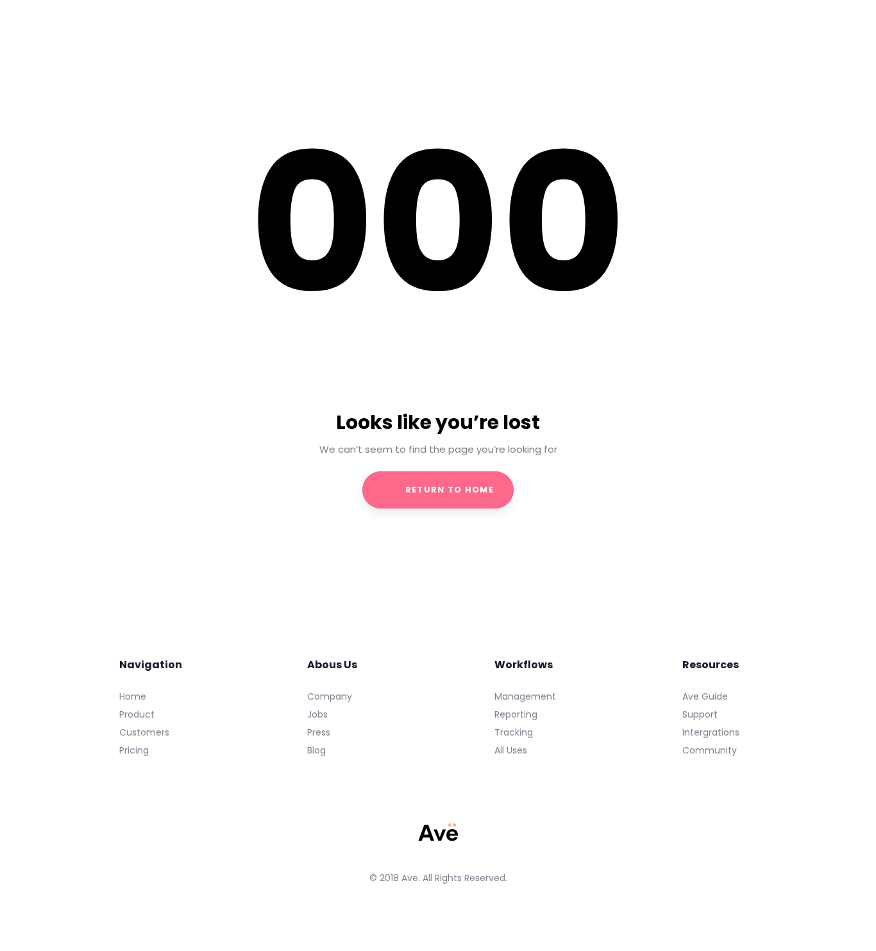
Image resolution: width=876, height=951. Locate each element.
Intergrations (710, 732)
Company (329, 696)
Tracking (513, 732)
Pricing (134, 750)
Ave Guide (705, 696)
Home (132, 696)
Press (318, 732)
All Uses (510, 750)
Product (137, 714)
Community (709, 750)
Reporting (515, 714)
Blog (316, 750)
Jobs (317, 714)
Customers (144, 732)
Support (700, 714)
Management (525, 696)
